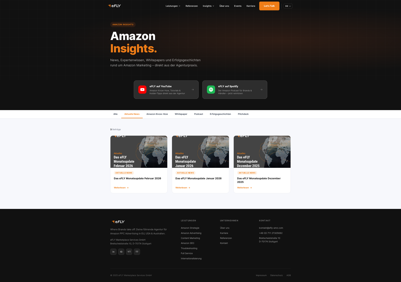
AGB (288, 275)
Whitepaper (181, 114)
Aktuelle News (132, 114)
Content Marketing (190, 238)
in (113, 251)
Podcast (198, 114)
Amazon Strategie (190, 227)
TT (136, 251)
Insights (207, 6)
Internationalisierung (191, 258)
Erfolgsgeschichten (220, 114)
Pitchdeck (243, 114)
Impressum (261, 275)
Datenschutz (276, 275)
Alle (115, 114)
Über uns (224, 6)
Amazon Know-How (157, 114)
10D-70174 (269, 240)
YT (129, 251)
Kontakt (224, 243)
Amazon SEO (187, 243)
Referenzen (192, 6)
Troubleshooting (189, 248)
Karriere (251, 6)
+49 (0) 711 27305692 (270, 233)
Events (238, 6)
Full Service (187, 253)
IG (121, 251)
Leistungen (172, 6)
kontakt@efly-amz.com (271, 227)
